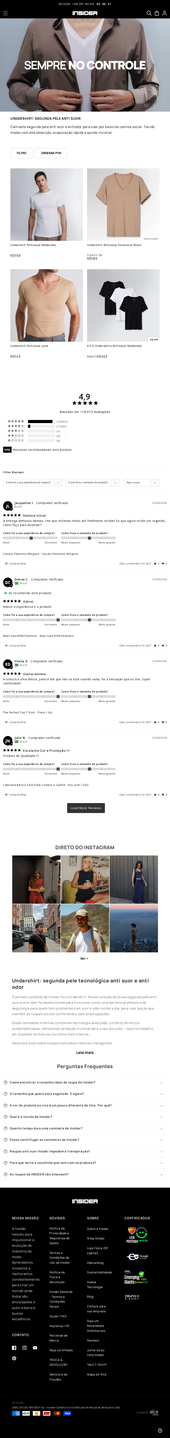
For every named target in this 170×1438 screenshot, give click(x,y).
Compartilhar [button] (17, 563)
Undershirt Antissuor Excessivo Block (114, 245)
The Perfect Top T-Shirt (19, 712)
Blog (90, 1296)
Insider (20, 1402)
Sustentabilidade (99, 1272)
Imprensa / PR (59, 1326)
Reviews (93, 1340)
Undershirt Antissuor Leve (29, 346)
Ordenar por (51, 153)
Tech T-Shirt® (97, 1365)
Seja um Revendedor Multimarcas (96, 1326)
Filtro (21, 153)
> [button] (86, 808)
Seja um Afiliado (61, 1350)
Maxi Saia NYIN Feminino (20, 636)
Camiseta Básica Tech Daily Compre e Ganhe (34, 785)
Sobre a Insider (98, 1229)
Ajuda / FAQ (58, 1316)
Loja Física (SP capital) (97, 1250)
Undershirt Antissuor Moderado (33, 245)
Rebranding (95, 1263)
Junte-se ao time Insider (95, 1352)
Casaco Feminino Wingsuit (21, 554)
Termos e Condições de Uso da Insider (60, 1257)
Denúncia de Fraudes (59, 1376)
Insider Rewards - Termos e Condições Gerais (61, 1299)
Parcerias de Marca (59, 1337)
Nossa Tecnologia (95, 1284)
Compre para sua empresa (96, 1308)
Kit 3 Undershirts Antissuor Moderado (114, 346)
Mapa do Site (96, 1374)
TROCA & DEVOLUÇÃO (59, 1362)
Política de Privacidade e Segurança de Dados (60, 1235)
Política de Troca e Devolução (57, 1277)
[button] (5, 13)
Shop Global (95, 1238)
